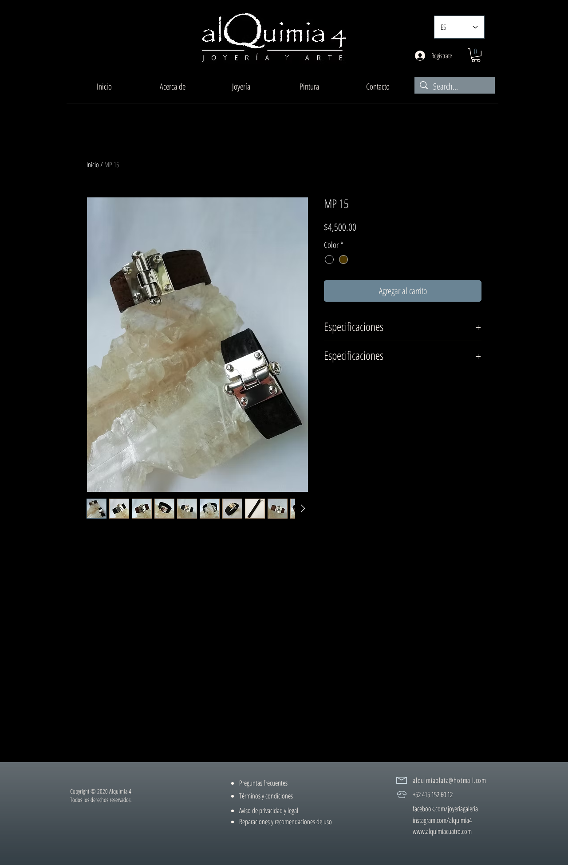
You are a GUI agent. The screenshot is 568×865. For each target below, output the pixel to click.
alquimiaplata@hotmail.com (449, 780)
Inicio (93, 164)
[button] (241, 86)
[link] (476, 55)
